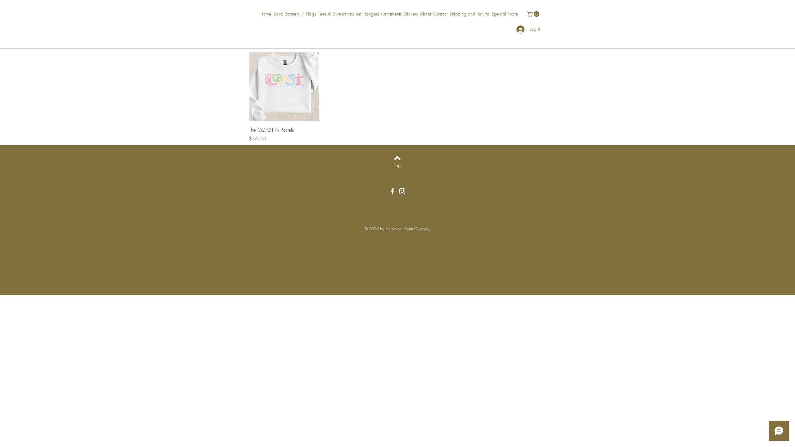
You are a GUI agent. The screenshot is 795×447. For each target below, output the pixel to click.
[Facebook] (392, 191)
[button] (534, 14)
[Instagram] (402, 191)
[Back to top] (397, 158)
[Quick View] (284, 87)
